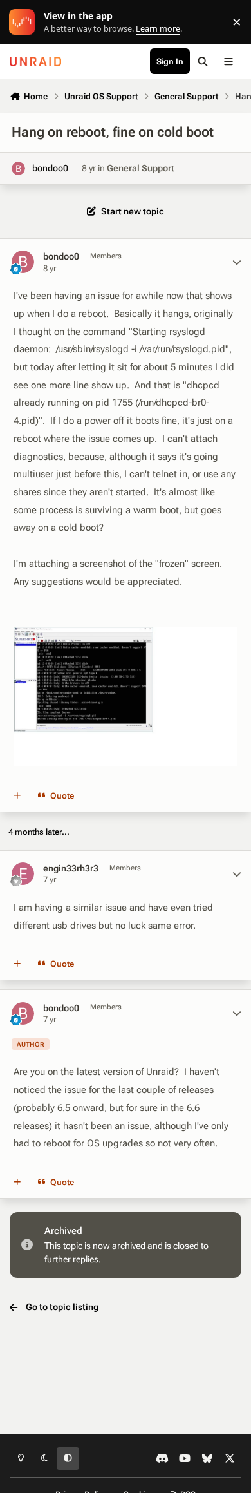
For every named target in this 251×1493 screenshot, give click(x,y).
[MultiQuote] (17, 796)
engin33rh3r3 (70, 868)
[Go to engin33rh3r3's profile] (23, 873)
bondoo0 (50, 168)
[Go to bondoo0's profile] (18, 168)
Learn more (25, 22)
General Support (140, 168)
